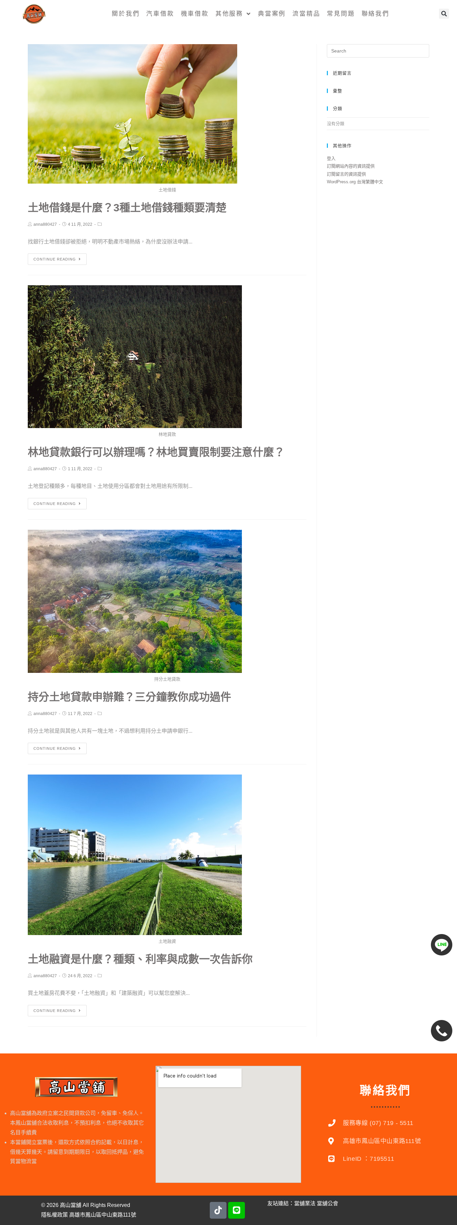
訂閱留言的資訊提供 (346, 174)
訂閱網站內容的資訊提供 (351, 166)
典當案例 (272, 13)
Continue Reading (54, 259)
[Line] (236, 1210)
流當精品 (306, 13)
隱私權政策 (54, 1215)
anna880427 (45, 224)
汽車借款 (160, 13)
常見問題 (341, 13)
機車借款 (195, 13)
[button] (444, 14)
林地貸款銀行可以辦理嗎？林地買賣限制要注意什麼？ (156, 452)
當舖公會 (327, 1203)
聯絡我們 (375, 13)
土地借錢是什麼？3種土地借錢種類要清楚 (127, 208)
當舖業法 (304, 1203)
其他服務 (229, 13)
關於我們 (126, 13)
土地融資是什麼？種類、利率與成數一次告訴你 (140, 959)
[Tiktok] (218, 1210)
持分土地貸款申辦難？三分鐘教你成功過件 (129, 697)
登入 (331, 158)
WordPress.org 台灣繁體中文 (355, 181)
